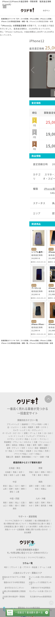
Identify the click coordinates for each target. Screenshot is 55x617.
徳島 (11, 505)
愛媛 (23, 505)
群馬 (43, 472)
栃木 (37, 472)
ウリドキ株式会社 (33, 607)
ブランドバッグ (13, 424)
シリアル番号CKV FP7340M (38, 252)
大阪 (43, 486)
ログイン (46, 10)
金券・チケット (13, 448)
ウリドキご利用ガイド (14, 520)
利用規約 (28, 520)
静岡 (23, 489)
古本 (39, 433)
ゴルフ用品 (38, 451)
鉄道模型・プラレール (13, 442)
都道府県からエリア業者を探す (27, 462)
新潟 (5, 486)
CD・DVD (47, 433)
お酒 (24, 427)
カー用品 (8, 451)
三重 (17, 491)
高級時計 (25, 424)
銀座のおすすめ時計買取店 (14, 582)
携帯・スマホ (41, 427)
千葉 (33, 475)
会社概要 (27, 532)
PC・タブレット (34, 430)
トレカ (20, 436)
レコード (12, 436)
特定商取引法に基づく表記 (39, 523)
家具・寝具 (37, 445)
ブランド (13, 567)
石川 (17, 486)
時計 (6, 567)
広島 (23, 502)
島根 (11, 502)
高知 (14, 508)
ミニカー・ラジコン (39, 439)
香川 (17, 505)
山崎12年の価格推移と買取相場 (14, 592)
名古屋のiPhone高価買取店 (40, 596)
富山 (11, 486)
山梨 (5, 489)
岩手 (20, 472)
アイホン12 (36, 288)
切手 (23, 448)
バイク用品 (19, 451)
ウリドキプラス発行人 (36, 557)
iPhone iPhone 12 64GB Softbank (38, 324)
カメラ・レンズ (19, 430)
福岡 (31, 502)
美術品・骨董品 (18, 445)
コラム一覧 (27, 563)
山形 (17, 475)
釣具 (47, 451)
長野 (11, 489)
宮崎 (36, 505)
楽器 (28, 445)
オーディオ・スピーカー (12, 433)
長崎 (43, 502)
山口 (5, 505)
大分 (30, 505)
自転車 (28, 451)
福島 (23, 475)
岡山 (17, 502)
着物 (8, 445)
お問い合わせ (44, 526)
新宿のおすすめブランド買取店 (13, 578)
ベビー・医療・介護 (41, 457)
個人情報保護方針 (42, 520)
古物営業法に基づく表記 (13, 526)
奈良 (36, 489)
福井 (23, 486)
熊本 (49, 502)
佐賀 (37, 502)
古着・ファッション (42, 442)
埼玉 (49, 472)
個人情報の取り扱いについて (15, 523)
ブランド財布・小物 (39, 424)
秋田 (11, 475)
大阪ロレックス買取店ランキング (40, 583)
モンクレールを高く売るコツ (40, 591)
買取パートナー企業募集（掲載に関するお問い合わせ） (27, 529)
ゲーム (32, 433)
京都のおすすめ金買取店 (40, 587)
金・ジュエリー (13, 427)
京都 (37, 486)
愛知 (11, 491)
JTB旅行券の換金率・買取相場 (13, 597)
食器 (46, 445)
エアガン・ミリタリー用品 (17, 439)
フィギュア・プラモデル (35, 436)
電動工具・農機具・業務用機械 (18, 457)
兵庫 (49, 486)
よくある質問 (31, 526)
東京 (39, 475)
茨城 (31, 472)
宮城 (5, 475)
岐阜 (17, 489)
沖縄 (50, 505)
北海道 (7, 472)
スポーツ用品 (34, 454)
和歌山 (43, 489)
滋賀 (31, 486)
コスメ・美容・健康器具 (37, 448)
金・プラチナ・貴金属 (28, 567)
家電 (26, 433)
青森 (14, 472)
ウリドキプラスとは (17, 557)
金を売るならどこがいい (14, 587)
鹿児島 (43, 505)
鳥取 (5, 502)
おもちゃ (27, 442)
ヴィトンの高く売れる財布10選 (40, 578)
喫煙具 (30, 427)
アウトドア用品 (20, 454)
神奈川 (46, 475)
